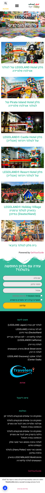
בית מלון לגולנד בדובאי (22, 245)
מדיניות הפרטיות (19, 295)
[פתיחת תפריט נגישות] (5, 488)
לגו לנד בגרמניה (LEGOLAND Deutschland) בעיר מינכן (28, 331)
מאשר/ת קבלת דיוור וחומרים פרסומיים (25, 300)
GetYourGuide (37, 252)
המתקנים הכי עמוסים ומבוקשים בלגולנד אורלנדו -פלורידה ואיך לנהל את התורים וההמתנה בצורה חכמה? (24, 424)
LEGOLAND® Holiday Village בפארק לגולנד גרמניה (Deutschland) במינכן (22, 210)
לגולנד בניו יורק (34, 344)
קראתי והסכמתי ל (26, 295)
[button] (17, 6)
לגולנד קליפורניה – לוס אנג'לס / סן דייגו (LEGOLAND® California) (24, 338)
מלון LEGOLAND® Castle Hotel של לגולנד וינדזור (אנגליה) (22, 139)
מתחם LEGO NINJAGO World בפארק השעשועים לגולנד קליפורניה (24, 459)
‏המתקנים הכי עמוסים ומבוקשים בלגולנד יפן (22, 416)
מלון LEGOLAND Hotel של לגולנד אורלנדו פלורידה (22, 69)
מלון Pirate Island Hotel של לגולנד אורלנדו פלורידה (22, 104)
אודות (22, 382)
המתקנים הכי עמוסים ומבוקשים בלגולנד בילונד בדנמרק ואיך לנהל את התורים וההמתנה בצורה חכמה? (24, 434)
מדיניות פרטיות (22, 489)
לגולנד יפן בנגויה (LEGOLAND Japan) (24, 325)
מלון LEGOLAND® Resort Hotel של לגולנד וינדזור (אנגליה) (22, 174)
